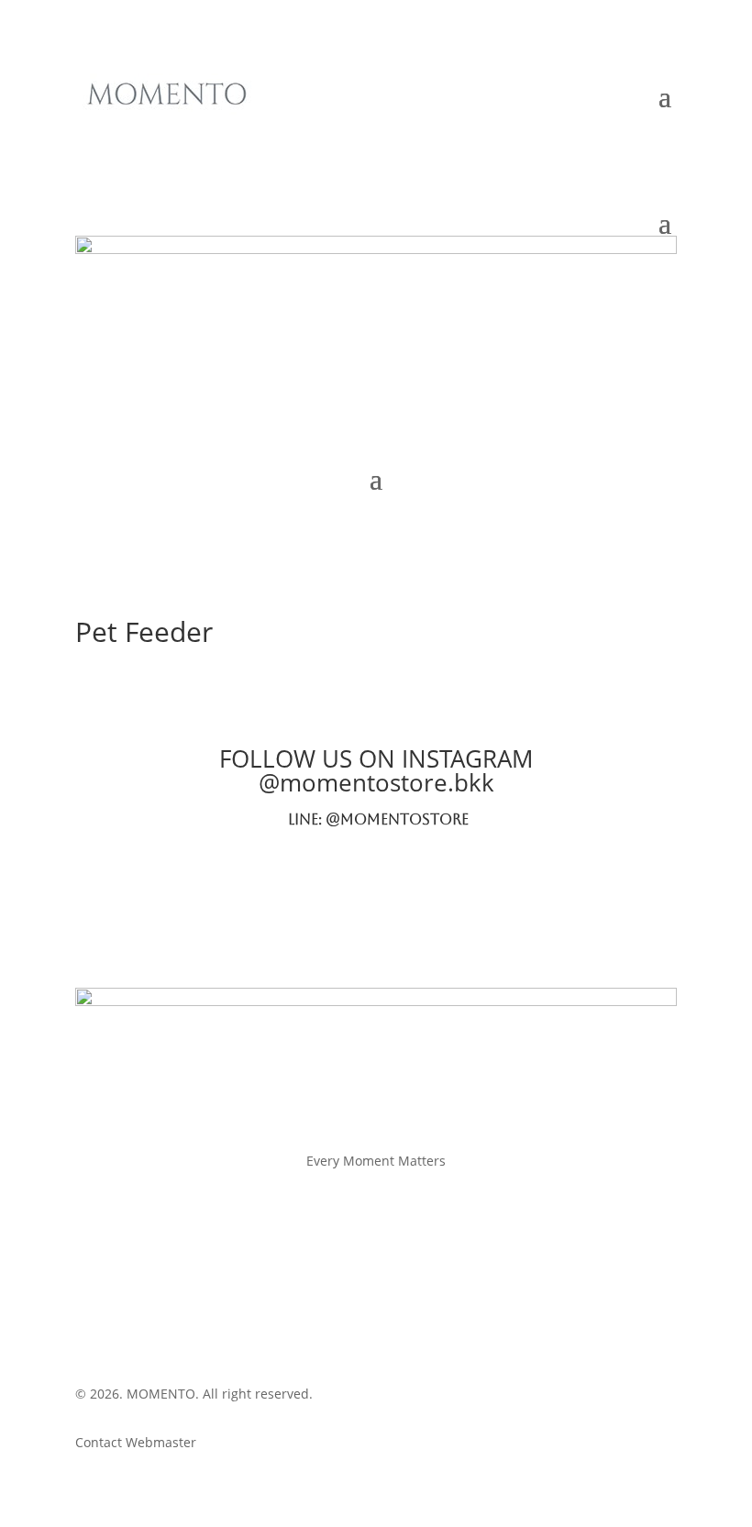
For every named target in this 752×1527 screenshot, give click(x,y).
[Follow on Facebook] (284, 129)
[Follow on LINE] (357, 129)
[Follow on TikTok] (394, 129)
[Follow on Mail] (431, 129)
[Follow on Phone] (467, 129)
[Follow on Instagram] (321, 129)
